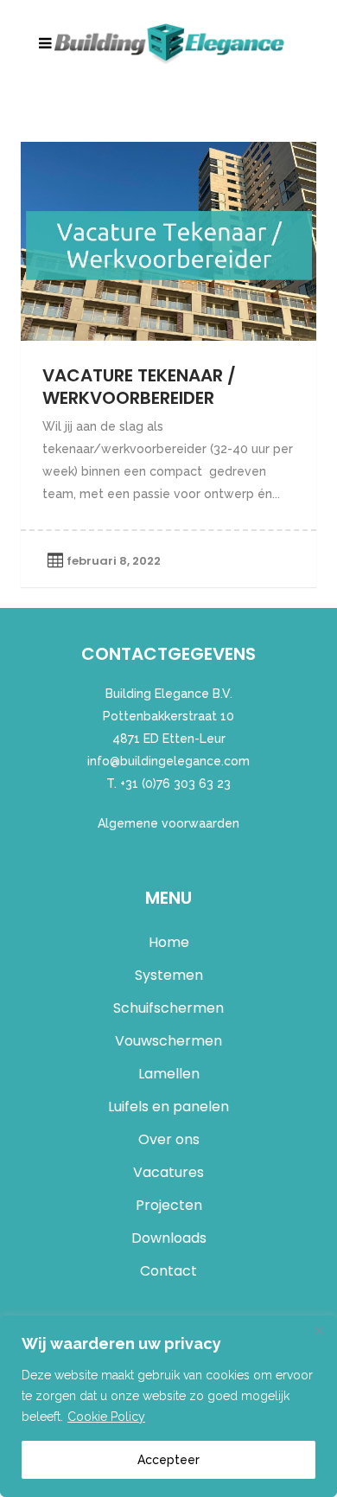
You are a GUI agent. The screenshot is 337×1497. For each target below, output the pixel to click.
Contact (168, 1271)
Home (169, 942)
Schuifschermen (168, 1008)
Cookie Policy (106, 1416)
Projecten (169, 1205)
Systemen (169, 975)
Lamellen (169, 1074)
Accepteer (168, 1460)
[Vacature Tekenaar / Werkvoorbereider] (168, 241)
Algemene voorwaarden (168, 823)
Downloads (169, 1238)
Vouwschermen (168, 1041)
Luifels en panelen (168, 1106)
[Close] (318, 1330)
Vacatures (168, 1172)
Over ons (169, 1139)
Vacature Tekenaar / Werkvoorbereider (139, 386)
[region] (168, 1406)
